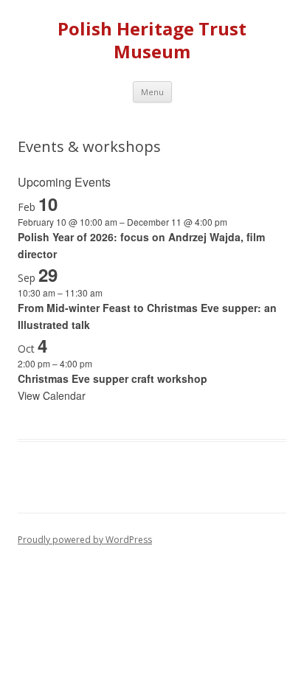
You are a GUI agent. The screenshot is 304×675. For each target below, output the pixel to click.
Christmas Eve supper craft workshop (112, 378)
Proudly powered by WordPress (85, 539)
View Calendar (52, 395)
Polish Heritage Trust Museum (152, 40)
